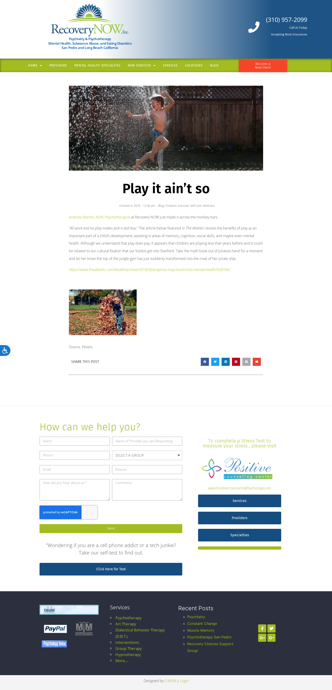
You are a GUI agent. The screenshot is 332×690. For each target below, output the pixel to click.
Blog (214, 65)
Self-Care (196, 206)
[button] (205, 362)
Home (32, 65)
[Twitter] (271, 628)
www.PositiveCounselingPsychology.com (239, 488)
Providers (58, 65)
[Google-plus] (262, 638)
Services (170, 65)
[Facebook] (262, 628)
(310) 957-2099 (286, 19)
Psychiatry (196, 616)
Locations (194, 65)
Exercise (183, 206)
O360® (170, 680)
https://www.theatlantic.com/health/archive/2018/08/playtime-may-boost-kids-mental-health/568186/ (149, 269)
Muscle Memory (200, 630)
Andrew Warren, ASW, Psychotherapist (99, 217)
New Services (139, 65)
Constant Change (202, 623)
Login (184, 680)
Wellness (209, 206)
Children (171, 206)
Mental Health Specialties (97, 65)
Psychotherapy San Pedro (209, 637)
